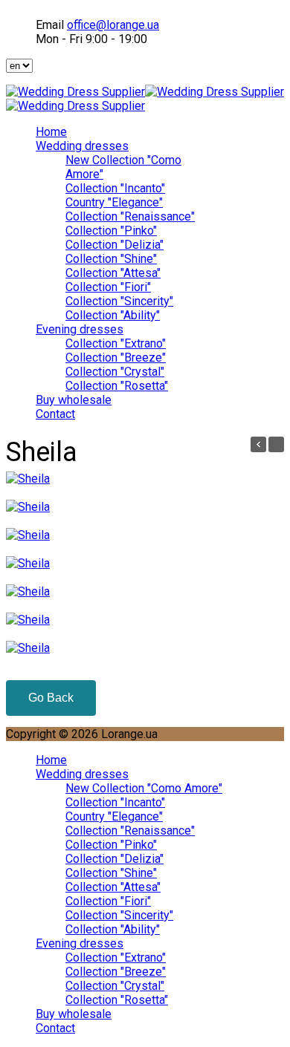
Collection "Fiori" (108, 287)
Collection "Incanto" (115, 188)
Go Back (51, 697)
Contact (55, 414)
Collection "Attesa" (113, 273)
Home (51, 132)
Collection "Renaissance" (130, 216)
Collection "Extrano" (115, 343)
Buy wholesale (74, 400)
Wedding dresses (82, 146)
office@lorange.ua (113, 25)
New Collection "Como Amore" (143, 788)
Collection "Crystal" (114, 372)
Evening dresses (79, 329)
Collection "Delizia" (114, 245)
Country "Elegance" (114, 202)
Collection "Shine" (111, 259)
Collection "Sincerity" (119, 301)
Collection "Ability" (112, 315)
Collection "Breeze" (115, 357)
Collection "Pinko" (111, 231)
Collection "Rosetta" (116, 386)
